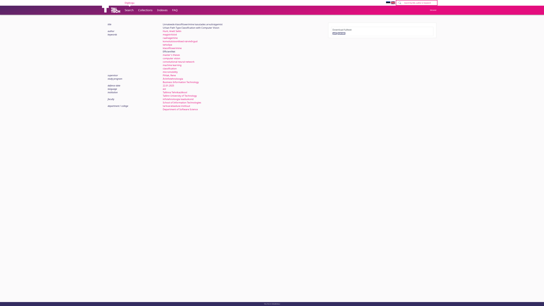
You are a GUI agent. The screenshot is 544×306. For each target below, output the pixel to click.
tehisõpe (167, 44)
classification (170, 68)
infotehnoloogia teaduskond (178, 99)
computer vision (171, 58)
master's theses (171, 55)
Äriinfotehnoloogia (173, 78)
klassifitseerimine (172, 48)
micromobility (170, 72)
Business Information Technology (181, 82)
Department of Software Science (180, 109)
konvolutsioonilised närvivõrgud (180, 41)
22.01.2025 (168, 85)
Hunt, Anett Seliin (172, 31)
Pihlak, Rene (169, 75)
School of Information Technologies (182, 102)
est (164, 89)
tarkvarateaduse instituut (176, 106)
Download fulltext (342, 31)
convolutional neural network (179, 61)
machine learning (172, 65)
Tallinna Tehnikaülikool (175, 92)
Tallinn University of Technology (180, 95)
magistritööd (170, 34)
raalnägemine (170, 38)
